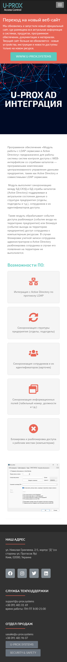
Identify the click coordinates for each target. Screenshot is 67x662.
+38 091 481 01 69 (17, 605)
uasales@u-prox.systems (19, 634)
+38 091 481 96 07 (17, 638)
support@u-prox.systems (20, 601)
